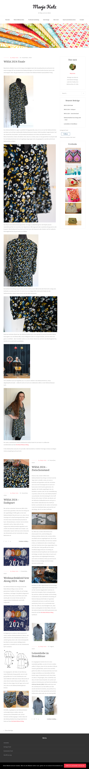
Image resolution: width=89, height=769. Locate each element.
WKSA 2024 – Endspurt (69, 109)
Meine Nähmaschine (19, 19)
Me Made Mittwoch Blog (47, 612)
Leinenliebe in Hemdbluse (70, 124)
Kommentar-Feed (8, 751)
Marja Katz (44, 6)
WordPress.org (8, 755)
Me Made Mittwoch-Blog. (22, 444)
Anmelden (6, 743)
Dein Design (46, 19)
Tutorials (7, 19)
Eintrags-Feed (7, 747)
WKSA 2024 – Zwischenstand (71, 113)
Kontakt (82, 19)
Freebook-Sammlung (33, 19)
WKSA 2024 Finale (14, 61)
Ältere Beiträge (9, 730)
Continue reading (24, 541)
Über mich (56, 19)
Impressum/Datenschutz (69, 19)
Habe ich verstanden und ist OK (75, 765)
